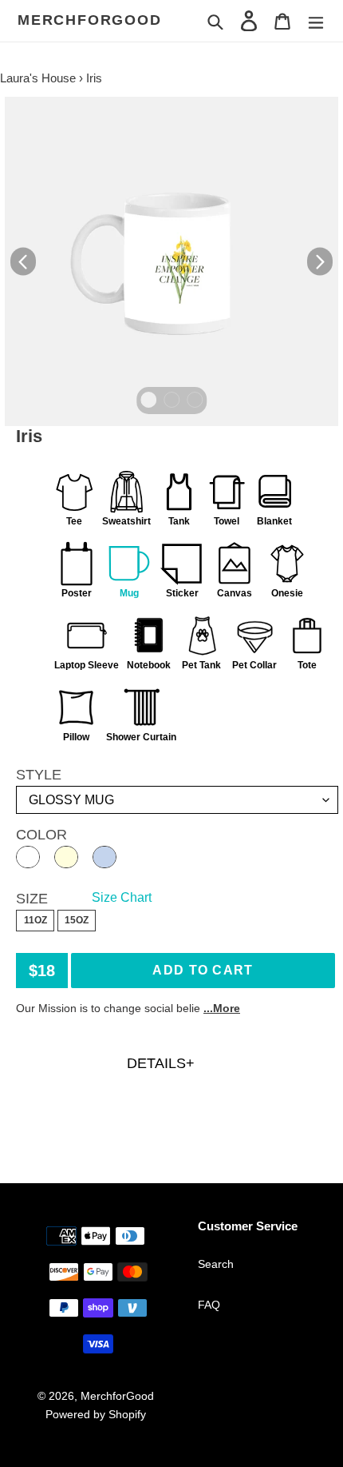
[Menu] (316, 20)
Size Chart (122, 897)
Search (216, 1264)
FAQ (209, 1304)
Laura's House (38, 78)
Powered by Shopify (95, 1414)
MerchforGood (90, 20)
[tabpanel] (171, 261)
